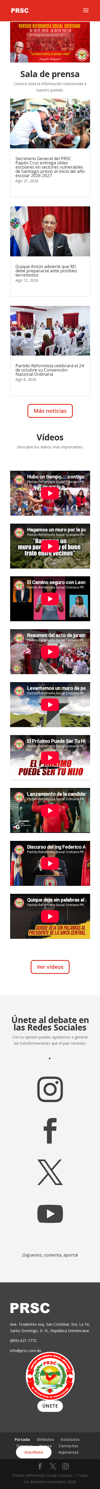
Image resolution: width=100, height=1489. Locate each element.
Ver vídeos (50, 966)
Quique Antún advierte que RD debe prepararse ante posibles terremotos (46, 271)
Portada (22, 1439)
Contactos (68, 1445)
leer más (22, 188)
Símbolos (45, 1439)
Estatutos (70, 1439)
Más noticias (50, 410)
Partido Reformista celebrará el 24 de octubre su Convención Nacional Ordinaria (49, 370)
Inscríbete (34, 1452)
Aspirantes (68, 1452)
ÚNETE (50, 1406)
